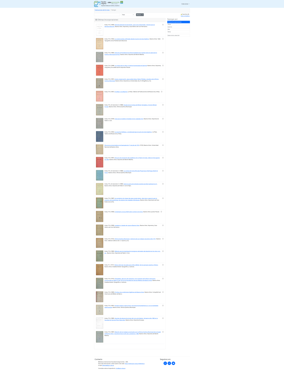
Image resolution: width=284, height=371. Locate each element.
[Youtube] (173, 363)
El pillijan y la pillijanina (121, 92)
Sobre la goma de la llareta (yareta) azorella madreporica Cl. (140, 184)
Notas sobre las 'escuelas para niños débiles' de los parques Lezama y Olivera (136, 265)
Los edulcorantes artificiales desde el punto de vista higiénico (132, 39)
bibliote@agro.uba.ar (108, 365)
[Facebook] (165, 363)
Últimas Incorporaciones (174, 22)
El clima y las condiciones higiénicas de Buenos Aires (129, 292)
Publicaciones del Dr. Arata (102, 10)
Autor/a (170, 27)
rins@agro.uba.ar (121, 368)
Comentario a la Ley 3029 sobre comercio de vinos (129, 212)
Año (169, 29)
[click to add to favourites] (163, 24)
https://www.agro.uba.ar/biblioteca (135, 363)
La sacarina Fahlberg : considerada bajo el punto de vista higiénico (133, 132)
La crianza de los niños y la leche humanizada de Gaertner (131, 65)
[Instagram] (169, 363)
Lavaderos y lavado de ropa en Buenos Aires (127, 225)
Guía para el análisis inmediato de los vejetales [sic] (129, 119)
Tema (169, 32)
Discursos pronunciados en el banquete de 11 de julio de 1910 (122, 145)
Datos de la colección (173, 35)
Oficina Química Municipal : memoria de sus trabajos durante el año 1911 (135, 239)
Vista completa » (185, 16)
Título (169, 24)
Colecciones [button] (184, 4)
